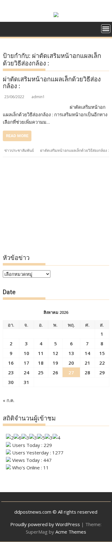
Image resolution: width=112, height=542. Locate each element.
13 (71, 353)
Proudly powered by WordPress (45, 524)
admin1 (38, 96)
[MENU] (105, 28)
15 (102, 353)
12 (55, 353)
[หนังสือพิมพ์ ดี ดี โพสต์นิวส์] (9, 30)
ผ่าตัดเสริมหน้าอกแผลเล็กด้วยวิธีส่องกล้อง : (52, 82)
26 (55, 372)
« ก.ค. (8, 400)
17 (26, 363)
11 (41, 353)
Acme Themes (70, 532)
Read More (17, 135)
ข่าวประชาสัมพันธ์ (19, 150)
